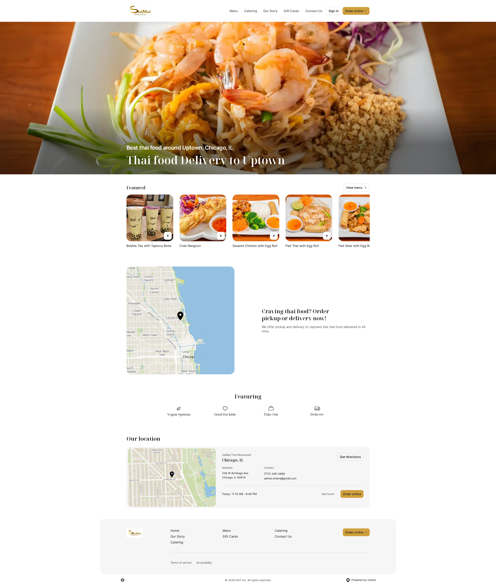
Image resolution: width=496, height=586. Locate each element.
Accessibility (204, 562)
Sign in (334, 11)
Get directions (350, 457)
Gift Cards (291, 11)
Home (175, 530)
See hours (328, 494)
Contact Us (313, 11)
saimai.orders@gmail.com (280, 478)
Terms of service (181, 562)
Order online (352, 494)
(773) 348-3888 (274, 474)
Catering (250, 11)
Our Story (270, 11)
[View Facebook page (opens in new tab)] (122, 580)
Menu (234, 11)
